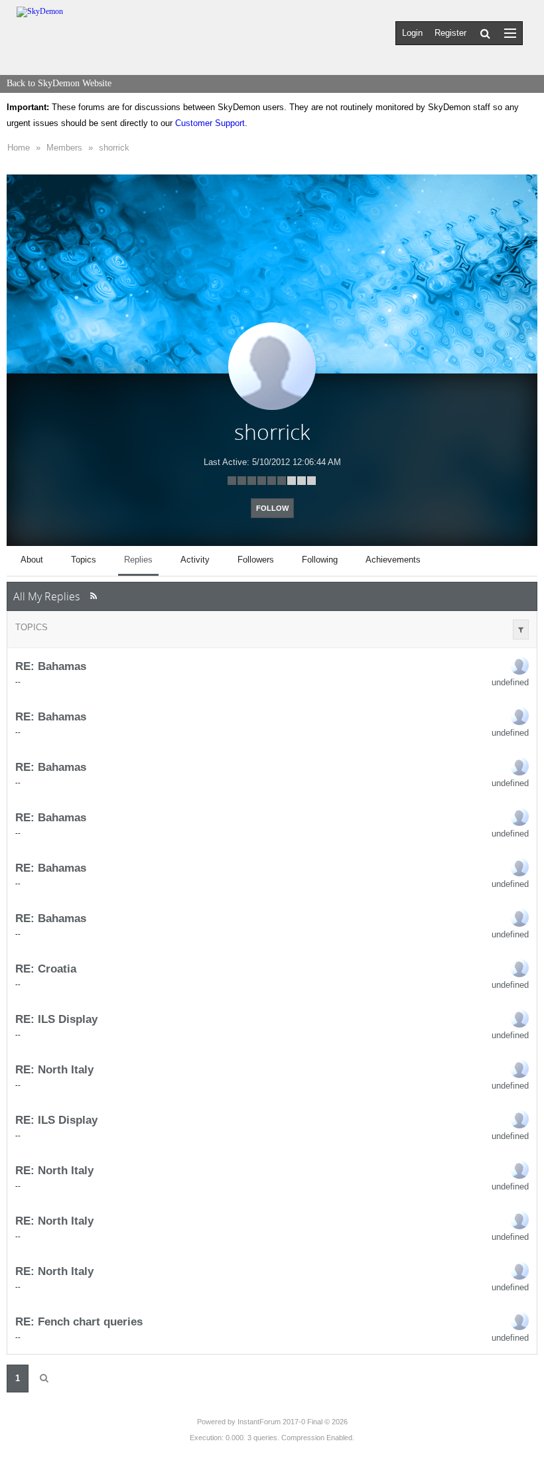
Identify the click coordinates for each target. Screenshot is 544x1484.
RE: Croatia (45, 968)
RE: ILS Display (56, 1019)
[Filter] (521, 630)
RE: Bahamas (50, 666)
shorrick (114, 148)
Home (18, 148)
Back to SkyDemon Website (59, 83)
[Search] (485, 33)
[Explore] (510, 33)
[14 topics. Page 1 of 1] (43, 1378)
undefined (510, 682)
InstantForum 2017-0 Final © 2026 (293, 1422)
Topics (31, 627)
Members (64, 148)
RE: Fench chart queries (79, 1321)
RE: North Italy (54, 1069)
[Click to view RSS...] (93, 596)
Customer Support (210, 123)
